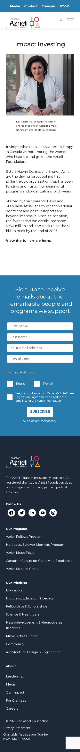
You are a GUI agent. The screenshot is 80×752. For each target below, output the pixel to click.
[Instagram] (53, 512)
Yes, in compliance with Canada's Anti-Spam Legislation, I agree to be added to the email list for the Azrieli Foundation (44, 397)
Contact (31, 6)
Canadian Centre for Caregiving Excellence (39, 561)
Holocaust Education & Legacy (30, 598)
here (46, 241)
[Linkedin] (32, 512)
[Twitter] (21, 512)
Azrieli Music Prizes (20, 553)
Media (15, 6)
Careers (12, 708)
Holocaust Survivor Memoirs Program (35, 545)
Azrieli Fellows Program (24, 537)
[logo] (33, 20)
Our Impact (15, 692)
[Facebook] (11, 512)
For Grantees (16, 700)
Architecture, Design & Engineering (33, 652)
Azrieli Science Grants (22, 569)
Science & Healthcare (23, 614)
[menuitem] (59, 20)
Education (14, 590)
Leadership (14, 676)
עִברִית (64, 6)
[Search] (59, 20)
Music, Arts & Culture (22, 636)
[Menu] (68, 20)
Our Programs (16, 529)
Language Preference (20, 372)
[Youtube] (42, 512)
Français (49, 6)
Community (15, 644)
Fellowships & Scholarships (26, 606)
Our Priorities (16, 583)
